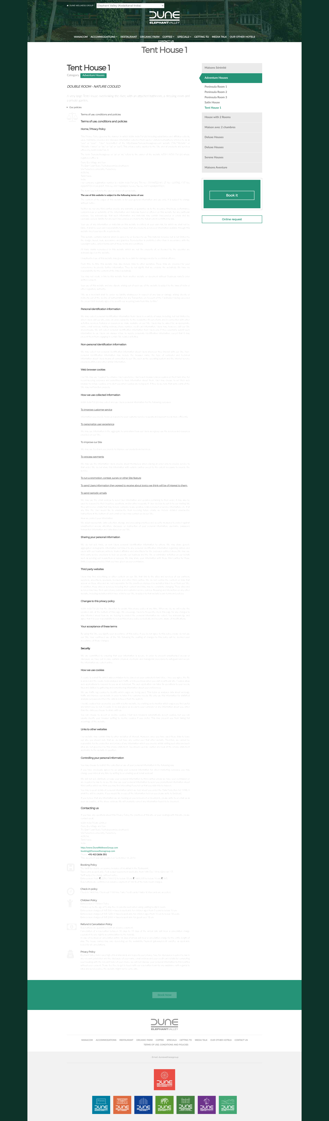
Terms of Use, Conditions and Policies (166, 1044)
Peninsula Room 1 (216, 87)
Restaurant (128, 36)
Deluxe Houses (214, 137)
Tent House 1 (213, 108)
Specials (183, 36)
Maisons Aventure (216, 167)
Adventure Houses (93, 75)
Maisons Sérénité (215, 68)
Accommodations (103, 36)
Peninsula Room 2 (216, 92)
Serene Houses (214, 157)
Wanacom (81, 36)
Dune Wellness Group (81, 5)
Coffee (167, 36)
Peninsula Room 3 (216, 97)
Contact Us (166, 41)
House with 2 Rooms (218, 117)
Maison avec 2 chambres (220, 127)
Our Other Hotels (242, 36)
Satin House (212, 102)
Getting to (201, 36)
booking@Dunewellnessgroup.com (98, 851)
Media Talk (219, 36)
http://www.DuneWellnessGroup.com (99, 848)
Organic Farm (150, 36)
